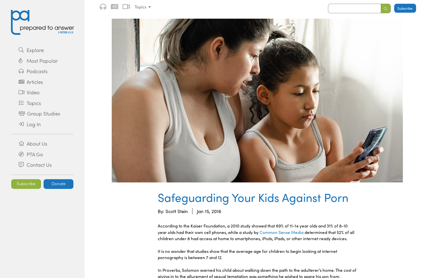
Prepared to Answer (42, 22)
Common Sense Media (282, 232)
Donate (59, 183)
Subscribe (26, 183)
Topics (140, 7)
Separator (42, 174)
